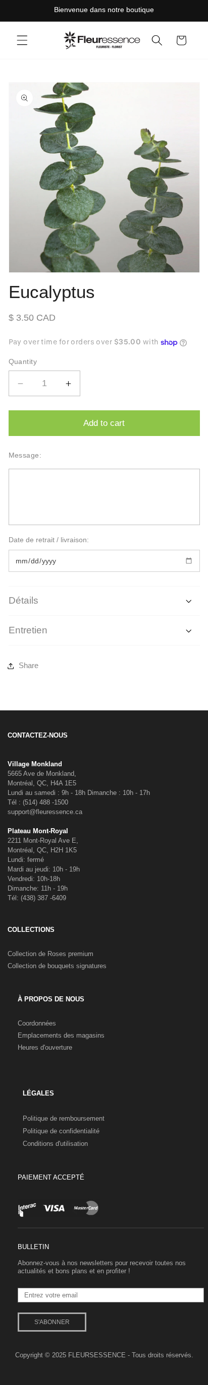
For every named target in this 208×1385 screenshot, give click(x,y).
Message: (25, 455)
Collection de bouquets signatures (57, 966)
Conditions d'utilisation (55, 1143)
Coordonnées (37, 1023)
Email (26, 1284)
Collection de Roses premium (50, 954)
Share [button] (28, 665)
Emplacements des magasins (61, 1035)
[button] (22, 40)
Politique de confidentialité (61, 1131)
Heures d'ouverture (45, 1047)
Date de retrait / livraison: (49, 540)
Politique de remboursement (64, 1118)
